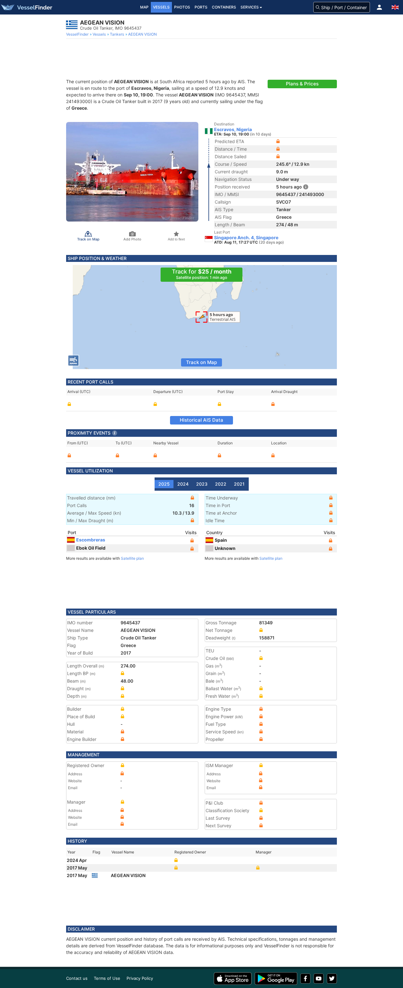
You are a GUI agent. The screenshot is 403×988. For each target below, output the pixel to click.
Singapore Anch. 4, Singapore (246, 237)
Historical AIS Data (201, 420)
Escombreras (90, 539)
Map (144, 7)
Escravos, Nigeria (233, 129)
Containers (224, 7)
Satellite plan (132, 558)
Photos (182, 7)
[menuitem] (78, 34)
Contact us (77, 978)
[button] (379, 7)
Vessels (161, 7)
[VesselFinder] (26, 7)
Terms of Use (107, 978)
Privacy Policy (140, 978)
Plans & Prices (302, 84)
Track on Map (201, 362)
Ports (201, 7)
